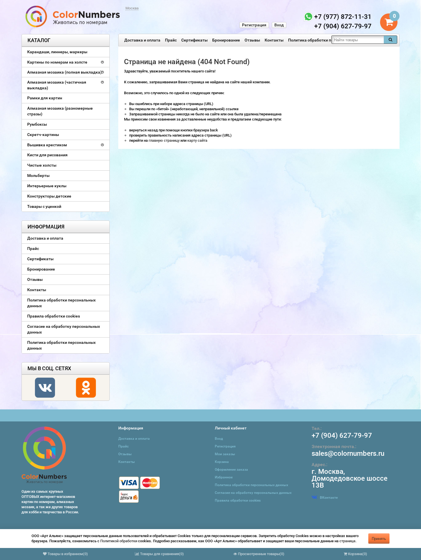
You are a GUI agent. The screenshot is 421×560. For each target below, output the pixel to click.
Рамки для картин (44, 98)
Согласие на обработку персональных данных (63, 329)
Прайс (171, 40)
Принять (379, 538)
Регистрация (254, 25)
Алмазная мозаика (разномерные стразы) (60, 111)
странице (347, 541)
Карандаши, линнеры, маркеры (57, 52)
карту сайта (197, 140)
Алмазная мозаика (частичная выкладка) (56, 85)
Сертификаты (194, 40)
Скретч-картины (43, 134)
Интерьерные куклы (46, 186)
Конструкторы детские (49, 196)
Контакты (274, 40)
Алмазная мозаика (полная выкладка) (64, 72)
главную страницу (164, 140)
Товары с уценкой (44, 206)
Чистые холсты (41, 165)
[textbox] (358, 40)
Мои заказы (225, 454)
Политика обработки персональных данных (330, 40)
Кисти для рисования (47, 155)
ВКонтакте (329, 498)
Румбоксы (37, 124)
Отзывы (252, 40)
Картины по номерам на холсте (57, 62)
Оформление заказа (231, 470)
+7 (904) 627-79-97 (342, 435)
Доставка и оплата (142, 40)
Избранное (224, 477)
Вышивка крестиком (47, 145)
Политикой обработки (118, 541)
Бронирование (226, 40)
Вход (279, 25)
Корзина (222, 462)
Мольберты (38, 175)
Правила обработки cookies (53, 316)
